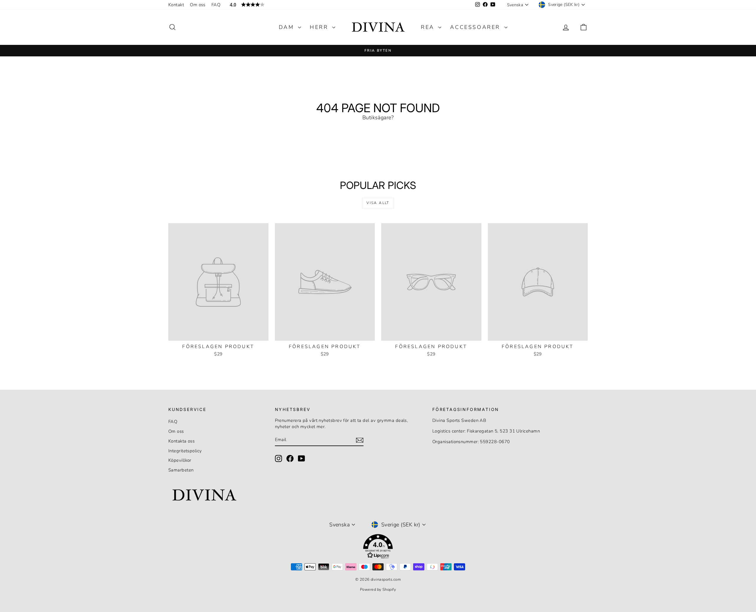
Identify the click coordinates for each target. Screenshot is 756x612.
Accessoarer (476, 27)
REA (429, 27)
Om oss (198, 5)
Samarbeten (181, 470)
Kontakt (176, 5)
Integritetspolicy (185, 451)
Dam (287, 27)
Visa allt (378, 202)
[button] (378, 547)
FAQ (215, 5)
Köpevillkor (179, 460)
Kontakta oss (181, 441)
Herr (320, 27)
